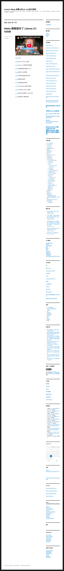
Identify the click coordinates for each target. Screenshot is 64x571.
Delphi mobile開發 (52, 170)
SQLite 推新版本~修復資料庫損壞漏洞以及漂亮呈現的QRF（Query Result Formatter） (53, 217)
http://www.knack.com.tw (51, 488)
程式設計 (48, 158)
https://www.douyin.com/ (51, 91)
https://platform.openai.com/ (52, 50)
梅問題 (47, 281)
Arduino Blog (48, 535)
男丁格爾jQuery (49, 284)
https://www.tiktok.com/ (51, 88)
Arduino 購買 (48, 540)
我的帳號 (48, 315)
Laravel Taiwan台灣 (50, 518)
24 (51, 456)
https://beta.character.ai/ (51, 85)
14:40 (16, 79)
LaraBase (48, 515)
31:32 (16, 96)
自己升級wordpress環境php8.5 (53, 232)
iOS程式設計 (50, 172)
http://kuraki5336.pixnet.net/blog (53, 256)
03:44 (16, 65)
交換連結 (48, 310)
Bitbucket (48, 34)
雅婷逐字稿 (48, 120)
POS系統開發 (50, 180)
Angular (49, 161)
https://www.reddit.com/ (51, 83)
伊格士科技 (48, 252)
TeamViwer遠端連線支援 (51, 308)
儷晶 (47, 247)
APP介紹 (48, 144)
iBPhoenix (48, 251)
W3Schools (48, 289)
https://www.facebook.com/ (51, 63)
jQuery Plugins (49, 291)
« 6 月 (49, 460)
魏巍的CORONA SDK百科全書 (51, 298)
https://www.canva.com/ (51, 78)
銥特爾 (47, 248)
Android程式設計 (51, 160)
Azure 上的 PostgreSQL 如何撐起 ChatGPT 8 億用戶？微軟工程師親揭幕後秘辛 (53, 348)
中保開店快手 (48, 254)
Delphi (49, 168)
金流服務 (49, 202)
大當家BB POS (48, 253)
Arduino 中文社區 (49, 536)
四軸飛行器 (49, 151)
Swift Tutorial (51, 173)
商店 (48, 311)
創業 (48, 149)
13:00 (16, 75)
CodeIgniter (51, 177)
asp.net (49, 162)
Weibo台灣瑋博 (49, 245)
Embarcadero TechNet (50, 270)
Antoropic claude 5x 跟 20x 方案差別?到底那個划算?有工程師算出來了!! (53, 356)
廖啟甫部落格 (48, 396)
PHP (49, 176)
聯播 (48, 318)
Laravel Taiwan (49, 513)
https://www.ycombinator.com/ (52, 47)
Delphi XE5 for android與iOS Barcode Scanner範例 (53, 433)
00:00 (16, 58)
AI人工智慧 (6, 38)
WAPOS (47, 554)
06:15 (16, 68)
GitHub (47, 33)
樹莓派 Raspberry (50, 155)
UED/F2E (50, 183)
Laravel (50, 178)
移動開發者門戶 (49, 394)
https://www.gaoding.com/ (51, 80)
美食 (48, 191)
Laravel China (48, 507)
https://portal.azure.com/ (51, 53)
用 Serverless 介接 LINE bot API (52, 128)
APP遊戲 (50, 169)
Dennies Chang (49, 399)
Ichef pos (48, 555)
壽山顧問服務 (48, 24)
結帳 (48, 316)
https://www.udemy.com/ (51, 493)
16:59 (16, 82)
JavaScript (50, 174)
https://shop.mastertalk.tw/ (51, 490)
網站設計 (49, 186)
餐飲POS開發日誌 (51, 195)
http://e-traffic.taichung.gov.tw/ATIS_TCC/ (53, 471)
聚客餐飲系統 (48, 557)
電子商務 (48, 201)
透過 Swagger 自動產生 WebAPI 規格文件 (53, 132)
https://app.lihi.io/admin (51, 58)
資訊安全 (49, 187)
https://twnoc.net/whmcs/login (52, 75)
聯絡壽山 (48, 319)
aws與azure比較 (49, 93)
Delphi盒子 (48, 273)
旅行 (48, 153)
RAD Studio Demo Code (50, 278)
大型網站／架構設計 (51, 185)
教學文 (48, 152)
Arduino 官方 (48, 539)
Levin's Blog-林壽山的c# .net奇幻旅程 (20, 9)
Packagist (48, 517)
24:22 (16, 89)
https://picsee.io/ (49, 61)
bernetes (48, 147)
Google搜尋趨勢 (50, 307)
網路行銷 (48, 190)
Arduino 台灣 (48, 537)
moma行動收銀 (49, 553)
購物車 (48, 320)
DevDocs (47, 286)
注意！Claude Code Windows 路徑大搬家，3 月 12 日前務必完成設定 (53, 352)
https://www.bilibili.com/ (51, 55)
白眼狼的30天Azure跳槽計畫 (52, 111)
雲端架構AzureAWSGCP (51, 199)
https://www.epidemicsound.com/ (53, 68)
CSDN (47, 276)
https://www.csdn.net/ (50, 66)
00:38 (16, 61)
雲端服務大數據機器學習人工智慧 (53, 197)
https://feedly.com (49, 496)
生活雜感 (48, 157)
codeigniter (48, 514)
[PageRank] (53, 268)
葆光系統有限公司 (49, 243)
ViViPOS (47, 244)
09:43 (16, 72)
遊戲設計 (49, 189)
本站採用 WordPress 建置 (25, 565)
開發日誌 (48, 194)
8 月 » (57, 460)
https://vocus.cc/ (49, 45)
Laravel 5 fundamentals (50, 511)
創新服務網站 (49, 148)
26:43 (16, 93)
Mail (47, 36)
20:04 (16, 86)
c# (48, 164)
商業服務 (48, 312)
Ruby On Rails (50, 181)
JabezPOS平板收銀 (49, 550)
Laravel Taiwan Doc (50, 509)
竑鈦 (47, 249)
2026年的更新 (49, 345)
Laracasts (48, 510)
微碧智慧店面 (48, 551)
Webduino (48, 541)
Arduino (48, 145)
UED (49, 182)
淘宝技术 (48, 156)
